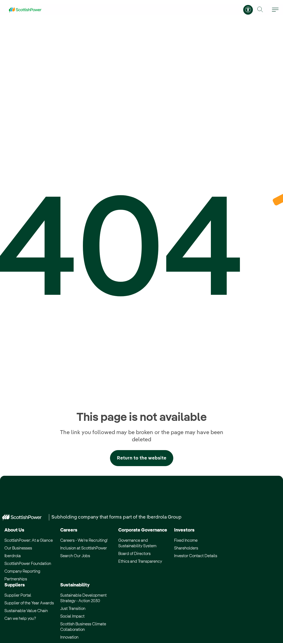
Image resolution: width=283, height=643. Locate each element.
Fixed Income (186, 540)
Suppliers (14, 585)
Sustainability (75, 585)
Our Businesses (18, 548)
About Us (14, 530)
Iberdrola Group (164, 517)
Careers (68, 530)
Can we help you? (20, 619)
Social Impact (72, 616)
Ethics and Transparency (140, 561)
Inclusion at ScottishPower (83, 548)
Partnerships (15, 579)
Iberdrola (12, 556)
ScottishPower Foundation (27, 564)
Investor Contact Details (195, 556)
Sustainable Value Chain (26, 611)
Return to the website (141, 458)
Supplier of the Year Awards (29, 603)
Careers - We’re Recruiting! (84, 540)
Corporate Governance (142, 530)
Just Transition (72, 609)
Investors (184, 530)
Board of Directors (134, 554)
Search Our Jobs (75, 556)
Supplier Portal (17, 595)
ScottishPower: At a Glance (28, 540)
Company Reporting (22, 571)
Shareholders (186, 548)
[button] (260, 9)
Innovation (69, 637)
